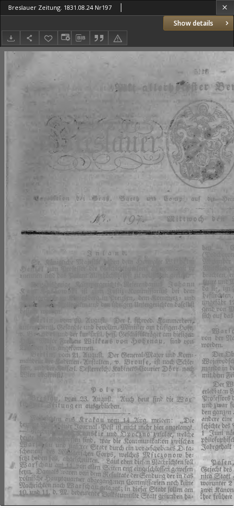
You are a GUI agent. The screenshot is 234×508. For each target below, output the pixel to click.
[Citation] (99, 38)
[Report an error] (117, 38)
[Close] (225, 7)
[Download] (11, 38)
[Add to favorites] (48, 38)
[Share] (29, 38)
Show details (193, 23)
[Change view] (64, 38)
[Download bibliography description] (80, 38)
